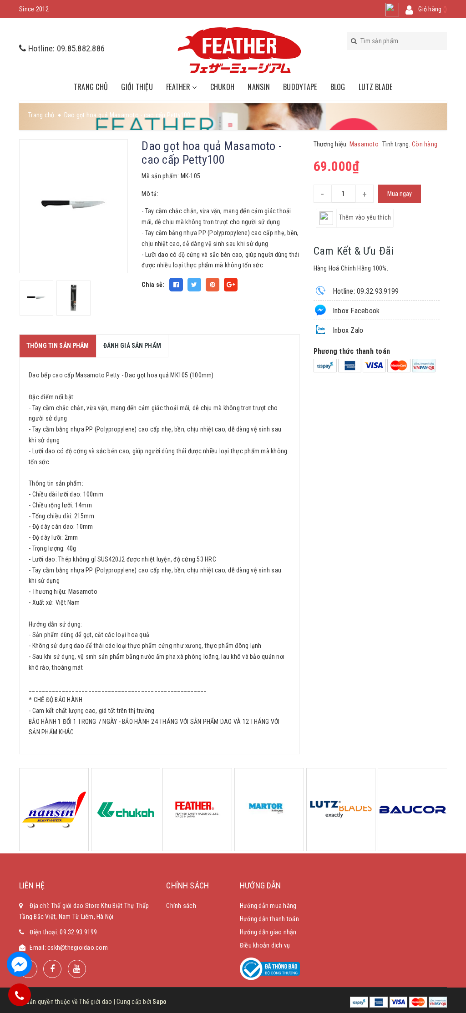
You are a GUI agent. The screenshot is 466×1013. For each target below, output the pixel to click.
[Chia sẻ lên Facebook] (176, 284)
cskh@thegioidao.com (77, 947)
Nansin (259, 86)
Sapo (159, 1001)
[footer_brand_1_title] (54, 809)
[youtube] (77, 969)
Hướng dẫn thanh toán (269, 919)
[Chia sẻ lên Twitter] (194, 284)
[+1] (231, 284)
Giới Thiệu (137, 86)
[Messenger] (19, 964)
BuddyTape (300, 86)
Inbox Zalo (347, 330)
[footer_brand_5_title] (269, 810)
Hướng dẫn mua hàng (268, 905)
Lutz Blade (376, 86)
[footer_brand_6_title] (341, 809)
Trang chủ (91, 86)
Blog (337, 86)
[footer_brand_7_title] (412, 809)
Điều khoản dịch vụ (265, 945)
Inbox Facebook (355, 310)
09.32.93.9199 (78, 932)
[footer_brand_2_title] (125, 809)
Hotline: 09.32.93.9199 (365, 291)
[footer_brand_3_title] (197, 809)
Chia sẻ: (153, 284)
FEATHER (179, 86)
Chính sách (181, 905)
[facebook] (52, 969)
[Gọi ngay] (19, 994)
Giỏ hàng (432, 9)
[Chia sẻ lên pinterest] (212, 284)
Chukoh (222, 86)
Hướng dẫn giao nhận (268, 932)
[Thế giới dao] (239, 49)
